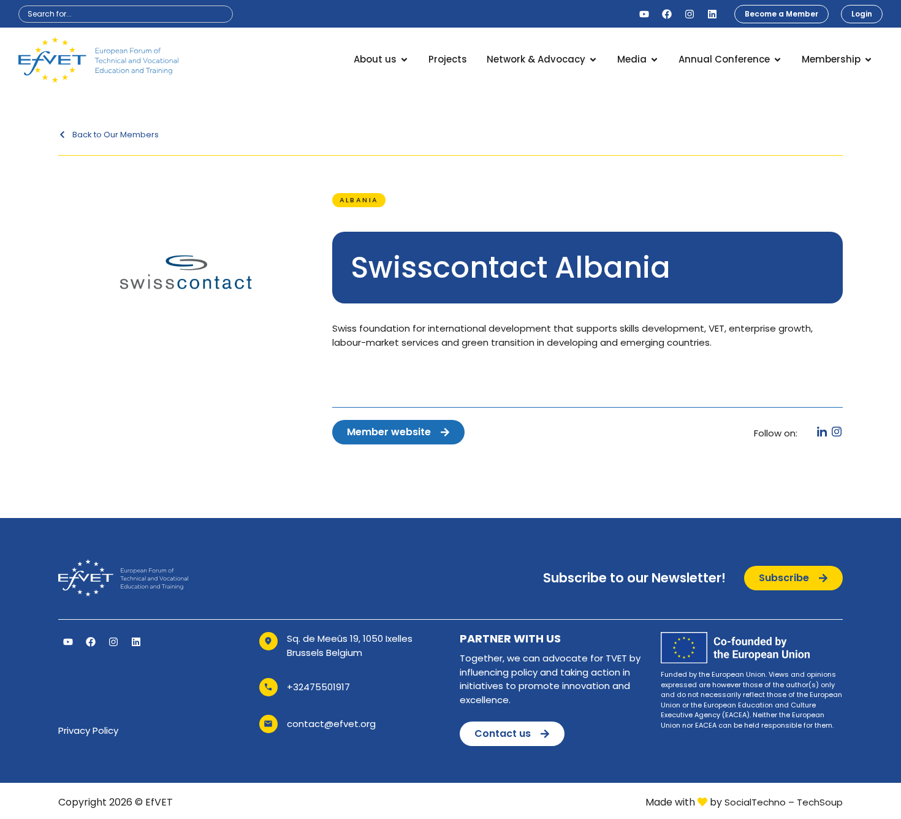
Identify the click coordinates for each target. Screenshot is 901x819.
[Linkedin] (712, 14)
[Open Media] (654, 60)
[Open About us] (404, 60)
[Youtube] (644, 14)
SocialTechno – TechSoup (783, 802)
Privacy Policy (88, 730)
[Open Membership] (868, 60)
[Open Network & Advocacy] (593, 60)
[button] (359, 200)
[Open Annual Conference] (777, 60)
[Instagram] (689, 14)
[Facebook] (667, 14)
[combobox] (125, 14)
